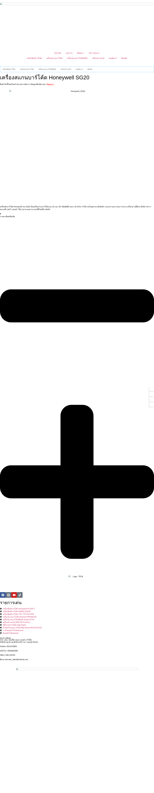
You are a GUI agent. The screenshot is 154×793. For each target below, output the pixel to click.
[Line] (8, 595)
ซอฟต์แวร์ (113, 58)
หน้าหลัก (57, 53)
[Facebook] (3, 595)
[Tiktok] (20, 595)
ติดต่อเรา (80, 53)
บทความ (69, 53)
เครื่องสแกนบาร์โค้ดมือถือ (77, 58)
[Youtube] (14, 595)
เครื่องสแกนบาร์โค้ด (54, 58)
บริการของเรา (94, 53)
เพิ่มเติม (124, 58)
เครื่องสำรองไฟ (98, 58)
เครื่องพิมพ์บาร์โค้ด (34, 58)
